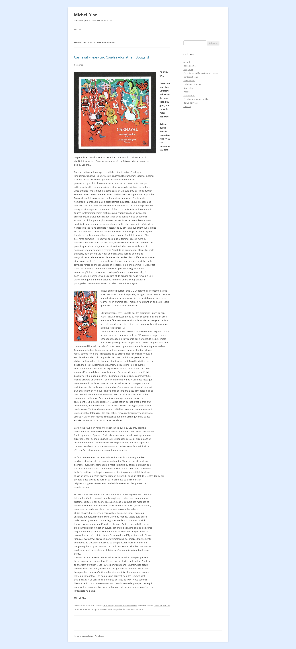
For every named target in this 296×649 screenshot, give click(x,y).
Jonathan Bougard (91, 609)
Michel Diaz (85, 15)
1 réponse (78, 64)
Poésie (186, 91)
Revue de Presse (190, 102)
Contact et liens (190, 76)
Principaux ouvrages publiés (196, 99)
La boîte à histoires (192, 84)
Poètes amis (189, 95)
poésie (119, 609)
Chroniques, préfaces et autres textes (120, 605)
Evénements (189, 80)
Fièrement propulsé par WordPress (89, 636)
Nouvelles (188, 88)
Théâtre (187, 106)
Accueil (78, 29)
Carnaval (158, 605)
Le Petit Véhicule (107, 609)
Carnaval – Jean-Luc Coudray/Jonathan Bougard (111, 57)
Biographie (188, 69)
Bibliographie (189, 65)
